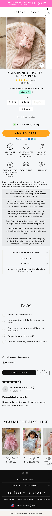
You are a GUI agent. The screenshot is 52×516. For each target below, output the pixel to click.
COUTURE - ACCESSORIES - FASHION (25, 500)
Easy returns (26, 170)
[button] (22, 80)
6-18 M (12, 102)
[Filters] (40, 372)
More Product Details (26, 253)
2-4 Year (38, 102)
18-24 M (25, 102)
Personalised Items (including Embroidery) (26, 270)
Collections (25, 479)
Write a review (19, 372)
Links (25, 473)
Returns (26, 263)
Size (26, 98)
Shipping (26, 258)
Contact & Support (25, 485)
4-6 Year (26, 109)
